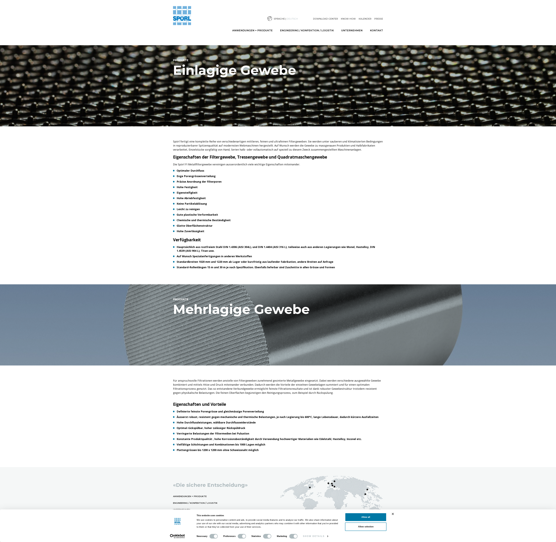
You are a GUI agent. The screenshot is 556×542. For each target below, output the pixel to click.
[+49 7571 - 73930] (547, 276)
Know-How (348, 18)
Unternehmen (352, 30)
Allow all (365, 517)
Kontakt (376, 30)
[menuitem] (290, 19)
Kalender (365, 18)
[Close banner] (393, 514)
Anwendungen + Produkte (252, 30)
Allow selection (366, 526)
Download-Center (325, 18)
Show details (314, 536)
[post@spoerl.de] (547, 289)
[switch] (242, 536)
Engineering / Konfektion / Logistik (307, 30)
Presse (378, 18)
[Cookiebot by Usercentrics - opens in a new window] (177, 536)
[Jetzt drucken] (547, 302)
